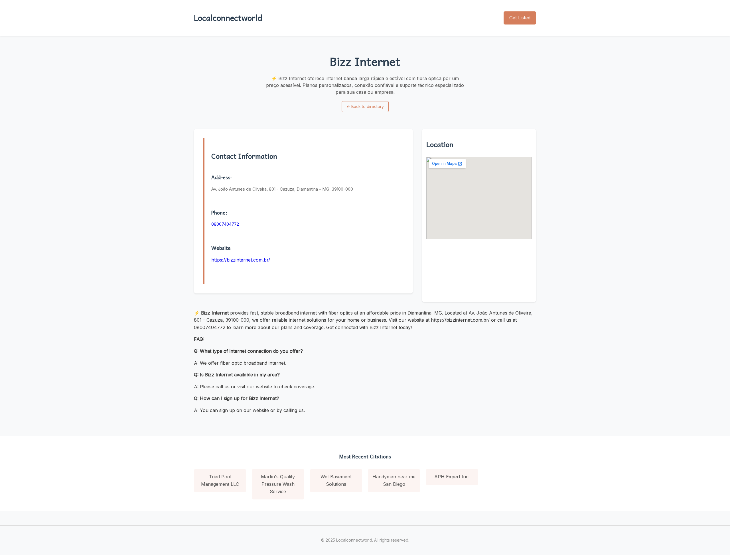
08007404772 (225, 224)
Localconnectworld (228, 17)
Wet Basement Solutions (336, 480)
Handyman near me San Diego (393, 480)
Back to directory (365, 106)
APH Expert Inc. (452, 476)
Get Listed (519, 18)
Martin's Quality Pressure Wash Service (278, 484)
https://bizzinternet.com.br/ (240, 260)
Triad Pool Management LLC (220, 480)
